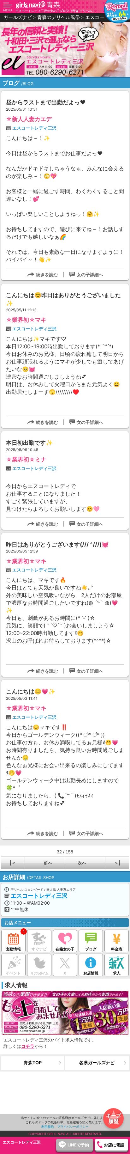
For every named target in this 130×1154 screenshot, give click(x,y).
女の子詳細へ (90, 274)
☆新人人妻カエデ (29, 119)
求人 (117, 973)
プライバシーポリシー (73, 1126)
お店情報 (90, 973)
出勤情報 (13, 949)
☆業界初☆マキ (26, 319)
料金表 (116, 949)
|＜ (13, 862)
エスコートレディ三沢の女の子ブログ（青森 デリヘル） (55, 11)
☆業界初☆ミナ (26, 459)
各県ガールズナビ (97, 1062)
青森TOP (33, 1062)
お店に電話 (114, 1144)
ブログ (91, 949)
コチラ (27, 1046)
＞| (117, 862)
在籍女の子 (65, 949)
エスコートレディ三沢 (34, 128)
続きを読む (47, 274)
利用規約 (47, 1126)
